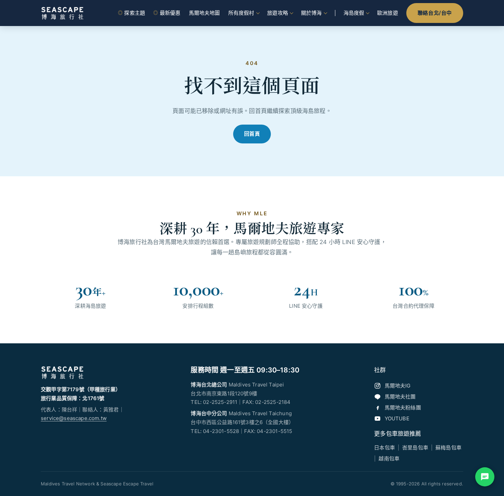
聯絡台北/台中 (435, 13)
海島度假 (354, 13)
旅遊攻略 (277, 13)
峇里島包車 (415, 447)
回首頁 (252, 133)
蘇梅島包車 (448, 447)
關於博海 (311, 13)
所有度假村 (241, 13)
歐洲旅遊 (387, 13)
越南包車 (389, 458)
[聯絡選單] (484, 476)
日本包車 (384, 447)
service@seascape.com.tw (74, 418)
